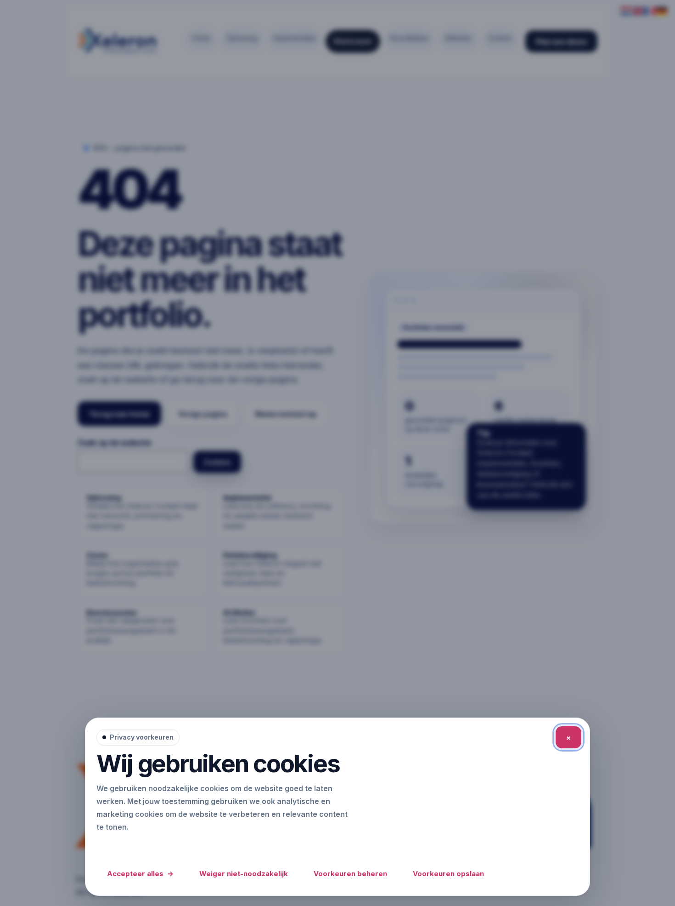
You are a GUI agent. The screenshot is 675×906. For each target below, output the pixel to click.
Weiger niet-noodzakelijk (243, 873)
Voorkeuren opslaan (448, 873)
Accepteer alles (140, 873)
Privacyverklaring (130, 846)
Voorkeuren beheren (350, 873)
